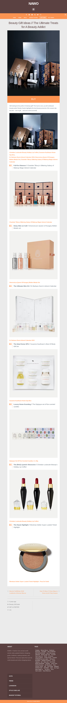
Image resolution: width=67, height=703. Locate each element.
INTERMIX (46, 667)
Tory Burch (47, 669)
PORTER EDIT (38, 667)
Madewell (56, 666)
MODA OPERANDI (39, 663)
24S (45, 666)
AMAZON (37, 654)
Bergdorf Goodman (46, 660)
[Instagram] (29, 14)
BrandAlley (37, 660)
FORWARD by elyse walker (41, 659)
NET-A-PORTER (14, 607)
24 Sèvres (50, 656)
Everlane (55, 657)
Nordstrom (51, 650)
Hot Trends (51, 17)
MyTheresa (52, 659)
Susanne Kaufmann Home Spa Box (20, 400)
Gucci (52, 669)
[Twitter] (37, 14)
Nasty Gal (46, 662)
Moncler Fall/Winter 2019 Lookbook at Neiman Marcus (17, 592)
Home (14, 17)
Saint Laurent (38, 670)
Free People (50, 666)
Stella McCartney (39, 665)
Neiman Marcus (44, 650)
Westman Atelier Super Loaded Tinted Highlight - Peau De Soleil (29, 581)
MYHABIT (44, 651)
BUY (33, 99)
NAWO (33, 3)
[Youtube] (40, 14)
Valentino (37, 662)
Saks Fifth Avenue (50, 653)
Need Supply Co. (39, 669)
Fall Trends (52, 662)
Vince (54, 665)
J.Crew (53, 660)
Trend (19, 17)
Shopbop (37, 650)
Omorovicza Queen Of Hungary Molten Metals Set (24, 282)
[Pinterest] (32, 14)
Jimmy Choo (54, 663)
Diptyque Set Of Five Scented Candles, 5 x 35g (23, 461)
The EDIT (53, 654)
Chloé (51, 667)
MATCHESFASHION (40, 653)
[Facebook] (26, 14)
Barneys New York (45, 654)
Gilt (41, 662)
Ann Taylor (56, 667)
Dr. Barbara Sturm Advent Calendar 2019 (21, 157)
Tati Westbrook (48, 665)
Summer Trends (39, 666)
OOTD (45, 656)
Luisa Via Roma (39, 657)
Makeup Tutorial (33, 17)
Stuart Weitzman (47, 670)
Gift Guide (43, 17)
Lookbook (12, 685)
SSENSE (48, 663)
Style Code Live (39, 656)
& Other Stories (47, 657)
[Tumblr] (35, 14)
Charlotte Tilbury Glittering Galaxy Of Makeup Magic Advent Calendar (30, 222)
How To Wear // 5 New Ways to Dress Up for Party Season (49, 592)
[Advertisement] (19, 627)
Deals (25, 17)
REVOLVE (37, 651)
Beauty (11, 604)
